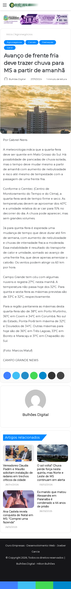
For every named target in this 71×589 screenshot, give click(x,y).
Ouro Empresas (14, 545)
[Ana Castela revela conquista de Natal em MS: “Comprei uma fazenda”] (18, 499)
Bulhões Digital (17, 79)
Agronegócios (23, 34)
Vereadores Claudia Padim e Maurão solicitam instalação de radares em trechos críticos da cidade (18, 473)
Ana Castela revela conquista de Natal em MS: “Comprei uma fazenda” (18, 517)
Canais (32, 42)
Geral (10, 47)
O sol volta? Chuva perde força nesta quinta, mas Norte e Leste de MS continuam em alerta (51, 473)
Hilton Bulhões (46, 563)
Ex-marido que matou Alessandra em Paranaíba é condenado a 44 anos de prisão (51, 499)
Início (9, 34)
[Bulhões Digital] (24, 5)
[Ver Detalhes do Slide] (35, 19)
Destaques (47, 42)
